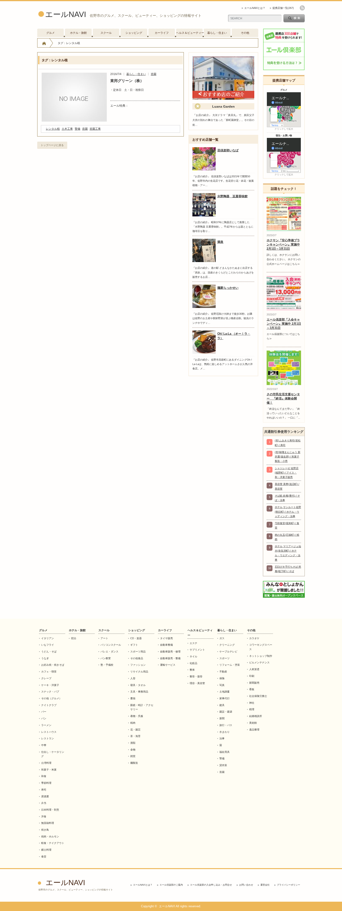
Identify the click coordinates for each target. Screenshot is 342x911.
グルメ (50, 32)
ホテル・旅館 (78, 32)
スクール (106, 32)
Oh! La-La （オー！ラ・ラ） (233, 336)
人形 (132, 678)
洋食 (43, 816)
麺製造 (134, 762)
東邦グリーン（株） (127, 81)
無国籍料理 (47, 823)
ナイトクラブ (49, 705)
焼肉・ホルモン (50, 836)
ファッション (138, 664)
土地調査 (224, 691)
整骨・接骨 (196, 676)
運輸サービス (167, 664)
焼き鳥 (45, 829)
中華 (43, 745)
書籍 (132, 698)
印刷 (251, 676)
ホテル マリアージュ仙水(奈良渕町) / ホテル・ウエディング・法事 (288, 553)
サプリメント (197, 649)
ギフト (134, 644)
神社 (251, 702)
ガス (222, 638)
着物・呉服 (136, 716)
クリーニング (227, 644)
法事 (222, 738)
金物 (132, 749)
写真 (222, 685)
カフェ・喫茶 (49, 671)
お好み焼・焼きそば (52, 664)
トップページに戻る (52, 145)
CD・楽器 (136, 638)
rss (302, 7)
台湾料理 (46, 762)
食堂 (43, 856)
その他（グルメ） (51, 698)
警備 (77, 128)
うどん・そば (49, 651)
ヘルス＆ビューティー (189, 32)
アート (104, 638)
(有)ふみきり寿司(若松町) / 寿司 (288, 442)
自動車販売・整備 (170, 658)
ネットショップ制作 (260, 656)
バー (43, 711)
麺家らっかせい (227, 288)
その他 (245, 32)
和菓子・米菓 (49, 769)
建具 (222, 705)
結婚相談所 (255, 716)
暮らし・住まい (217, 32)
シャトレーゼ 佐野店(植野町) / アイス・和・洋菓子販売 (286, 473)
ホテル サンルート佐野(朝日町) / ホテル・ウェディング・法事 (288, 512)
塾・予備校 (107, 664)
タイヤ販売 (166, 638)
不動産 (223, 671)
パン (43, 718)
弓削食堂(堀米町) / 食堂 (287, 525)
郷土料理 (46, 849)
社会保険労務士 (258, 696)
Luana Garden (223, 106)
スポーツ (224, 658)
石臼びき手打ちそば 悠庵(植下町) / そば (288, 569)
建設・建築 (225, 711)
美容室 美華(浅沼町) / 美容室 (287, 486)
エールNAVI (65, 14)
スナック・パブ (50, 691)
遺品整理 (254, 729)
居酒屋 (45, 796)
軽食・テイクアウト (52, 843)
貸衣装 (223, 765)
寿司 (43, 789)
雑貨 (132, 756)
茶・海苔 (135, 736)
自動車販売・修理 (170, 651)
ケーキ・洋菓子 (50, 685)
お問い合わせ (246, 885)
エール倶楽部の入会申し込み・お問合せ (211, 885)
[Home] (44, 43)
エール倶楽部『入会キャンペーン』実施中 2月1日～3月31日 (284, 324)
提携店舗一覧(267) (283, 8)
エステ (193, 643)
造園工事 (95, 128)
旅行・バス (225, 725)
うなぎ (45, 658)
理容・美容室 (197, 683)
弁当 (43, 803)
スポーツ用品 (138, 651)
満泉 (220, 242)
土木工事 (67, 128)
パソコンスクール (111, 644)
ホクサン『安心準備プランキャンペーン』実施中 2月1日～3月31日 (283, 244)
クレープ (46, 678)
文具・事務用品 (139, 691)
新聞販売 (254, 682)
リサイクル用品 (139, 671)
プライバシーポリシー (288, 885)
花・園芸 (135, 729)
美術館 (253, 722)
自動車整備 (166, 644)
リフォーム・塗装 (229, 664)
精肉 (132, 722)
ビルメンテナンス (259, 662)
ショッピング (133, 32)
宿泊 (73, 638)
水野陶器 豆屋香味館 (232, 196)
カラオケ (254, 638)
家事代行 (224, 698)
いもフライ (47, 644)
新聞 (222, 718)
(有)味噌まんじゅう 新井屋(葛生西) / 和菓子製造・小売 (287, 457)
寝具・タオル (138, 685)
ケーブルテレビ (228, 651)
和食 (43, 776)
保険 (222, 678)
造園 (153, 74)
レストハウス (49, 731)
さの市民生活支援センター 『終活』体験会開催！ (283, 398)
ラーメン (46, 725)
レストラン (47, 738)
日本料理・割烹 (50, 809)
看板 (251, 689)
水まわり (224, 731)
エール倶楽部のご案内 (171, 885)
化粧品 (193, 663)
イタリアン (47, 638)
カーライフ (162, 32)
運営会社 (265, 885)
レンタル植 (53, 128)
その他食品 (136, 658)
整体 (192, 669)
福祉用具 (224, 752)
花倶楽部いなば (227, 150)
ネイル (193, 656)
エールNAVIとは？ (254, 8)
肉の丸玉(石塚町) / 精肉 (287, 537)
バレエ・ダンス (109, 651)
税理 (251, 709)
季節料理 (46, 782)
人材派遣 (254, 669)
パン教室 (106, 658)
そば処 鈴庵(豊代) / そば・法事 (287, 498)
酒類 (132, 742)
